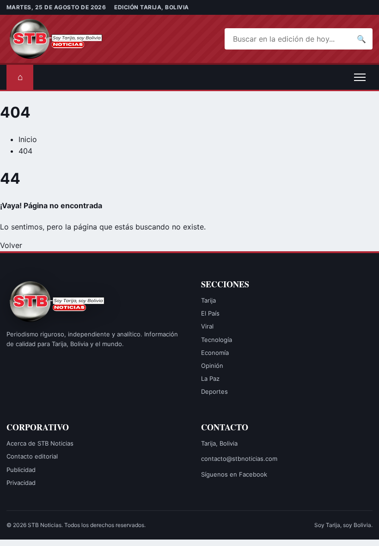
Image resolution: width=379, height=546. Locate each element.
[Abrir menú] (360, 77)
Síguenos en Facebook (234, 474)
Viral (207, 326)
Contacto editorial (32, 456)
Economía (215, 352)
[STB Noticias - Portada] (57, 39)
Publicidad (21, 469)
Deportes (214, 391)
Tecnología (216, 339)
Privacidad (21, 482)
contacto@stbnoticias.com (239, 458)
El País (210, 313)
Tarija (208, 300)
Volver (11, 245)
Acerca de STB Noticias (39, 443)
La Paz (210, 378)
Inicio (27, 139)
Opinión (212, 365)
